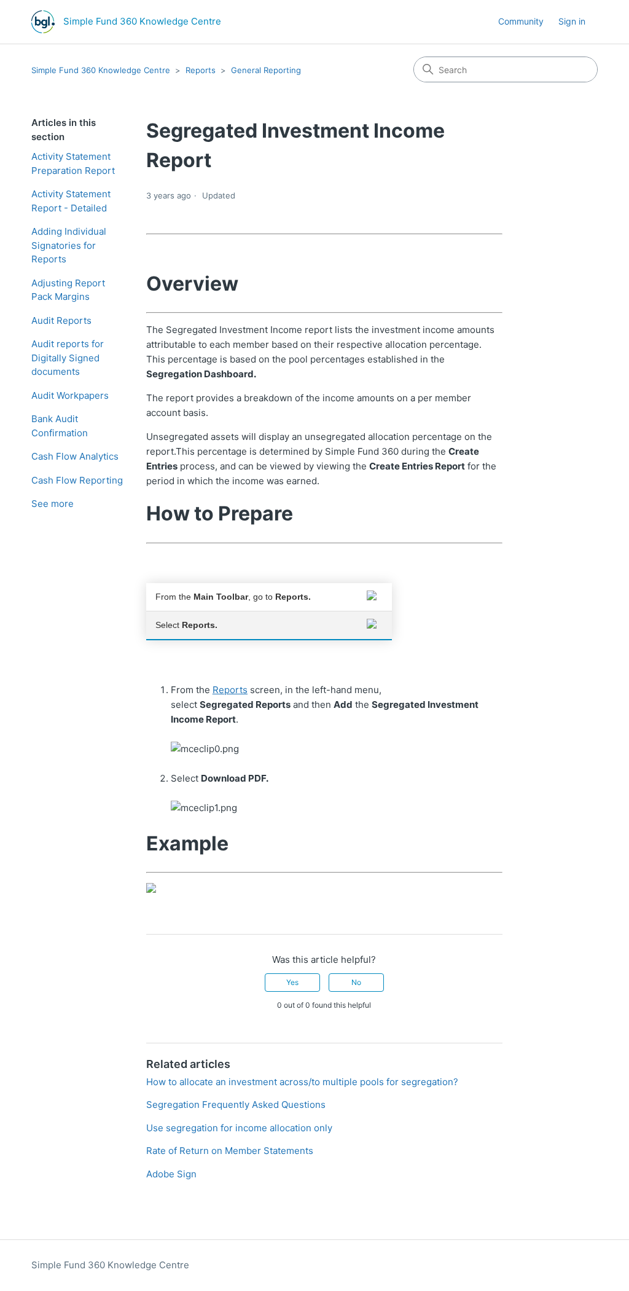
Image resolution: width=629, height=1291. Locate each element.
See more (52, 503)
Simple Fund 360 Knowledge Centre (100, 70)
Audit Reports (61, 320)
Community (521, 21)
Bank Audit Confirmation (59, 426)
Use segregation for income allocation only (239, 1128)
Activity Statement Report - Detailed (71, 201)
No (356, 982)
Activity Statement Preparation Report (73, 163)
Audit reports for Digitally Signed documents (67, 357)
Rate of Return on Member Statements (229, 1150)
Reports (201, 70)
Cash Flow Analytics (75, 456)
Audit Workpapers (70, 395)
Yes (292, 982)
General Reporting (266, 70)
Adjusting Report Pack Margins (68, 290)
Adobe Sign (171, 1174)
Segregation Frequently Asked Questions (236, 1104)
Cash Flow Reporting (77, 480)
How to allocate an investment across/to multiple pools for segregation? (302, 1082)
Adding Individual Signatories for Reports (68, 245)
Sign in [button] (571, 21)
